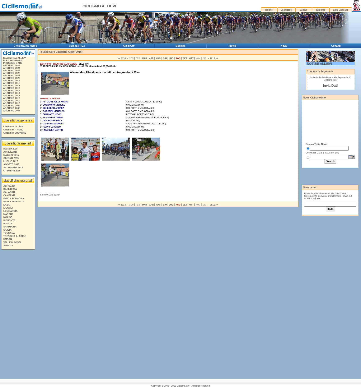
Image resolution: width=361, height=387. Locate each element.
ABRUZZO (9, 186)
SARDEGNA (10, 226)
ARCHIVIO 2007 (11, 110)
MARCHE (8, 214)
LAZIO (6, 204)
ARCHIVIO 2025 (11, 65)
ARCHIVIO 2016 (11, 88)
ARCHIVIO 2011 (11, 100)
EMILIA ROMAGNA (13, 198)
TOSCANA (9, 233)
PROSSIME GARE (12, 63)
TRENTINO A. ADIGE (14, 236)
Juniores (320, 10)
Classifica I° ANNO (13, 129)
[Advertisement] (18, 315)
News (284, 45)
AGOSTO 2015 (11, 164)
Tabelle (232, 45)
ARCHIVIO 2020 (11, 78)
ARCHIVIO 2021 (11, 75)
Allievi (303, 10)
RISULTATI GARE (12, 60)
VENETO (8, 245)
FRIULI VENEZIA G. (13, 201)
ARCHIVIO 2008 (11, 108)
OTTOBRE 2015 (11, 170)
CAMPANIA (9, 195)
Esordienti (286, 10)
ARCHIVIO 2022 (11, 73)
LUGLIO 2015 (10, 161)
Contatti (336, 45)
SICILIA (7, 230)
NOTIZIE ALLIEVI (319, 63)
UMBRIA (8, 239)
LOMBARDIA (10, 211)
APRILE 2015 (10, 152)
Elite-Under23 (340, 10)
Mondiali (180, 45)
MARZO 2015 (10, 148)
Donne (269, 10)
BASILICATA (10, 189)
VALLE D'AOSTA (12, 242)
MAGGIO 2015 (11, 155)
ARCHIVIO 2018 (11, 83)
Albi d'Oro (129, 45)
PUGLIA (7, 223)
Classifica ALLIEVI (13, 126)
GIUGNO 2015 (11, 158)
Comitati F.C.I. (77, 45)
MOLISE (7, 217)
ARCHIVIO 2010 (11, 103)
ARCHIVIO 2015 (11, 90)
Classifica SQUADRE (14, 133)
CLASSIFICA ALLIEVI (14, 58)
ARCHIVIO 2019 (11, 80)
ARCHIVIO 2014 (11, 93)
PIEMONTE (9, 220)
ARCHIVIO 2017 (11, 85)
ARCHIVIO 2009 (11, 105)
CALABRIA (9, 192)
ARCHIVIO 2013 (11, 95)
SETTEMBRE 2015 (13, 167)
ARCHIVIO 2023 (11, 70)
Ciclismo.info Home (25, 45)
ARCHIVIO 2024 (11, 68)
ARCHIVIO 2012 (11, 98)
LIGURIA (8, 208)
